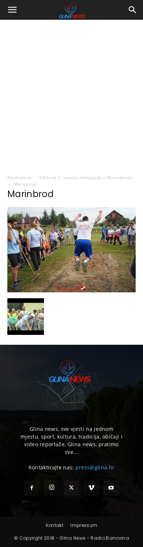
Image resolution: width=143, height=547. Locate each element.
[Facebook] (31, 488)
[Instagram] (51, 488)
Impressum (83, 525)
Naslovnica (19, 177)
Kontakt (54, 525)
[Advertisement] (71, 94)
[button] (12, 10)
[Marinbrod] (71, 290)
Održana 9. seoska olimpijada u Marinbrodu (85, 177)
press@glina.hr (95, 467)
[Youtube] (111, 488)
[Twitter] (71, 488)
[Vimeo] (91, 488)
